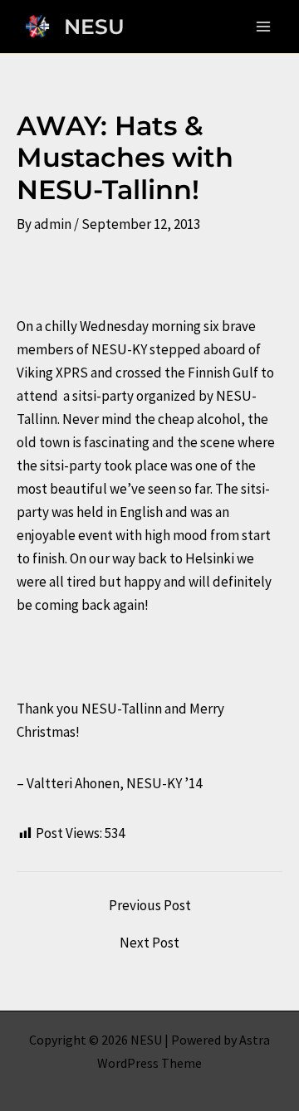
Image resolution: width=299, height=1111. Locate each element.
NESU (94, 26)
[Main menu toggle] (264, 26)
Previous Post (150, 906)
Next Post (149, 943)
